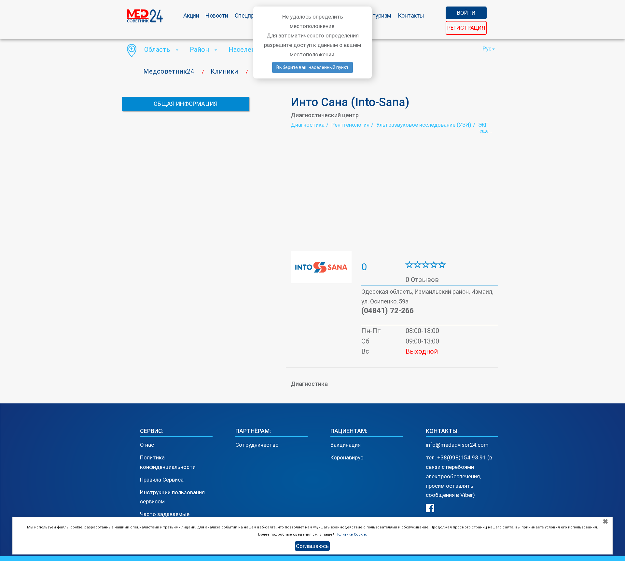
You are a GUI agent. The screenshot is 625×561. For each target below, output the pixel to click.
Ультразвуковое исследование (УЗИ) (423, 124)
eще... (485, 130)
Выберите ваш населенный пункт (312, 67)
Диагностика (308, 124)
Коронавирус (346, 457)
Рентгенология (350, 124)
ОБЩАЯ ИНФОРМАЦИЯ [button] (185, 103)
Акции (191, 15)
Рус (487, 49)
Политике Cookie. (351, 534)
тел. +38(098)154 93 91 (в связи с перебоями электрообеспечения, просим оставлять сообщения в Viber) (459, 476)
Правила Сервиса (162, 479)
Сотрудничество (257, 445)
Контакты (411, 15)
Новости (216, 15)
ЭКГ (483, 124)
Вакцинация (345, 445)
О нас (147, 445)
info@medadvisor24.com (457, 445)
